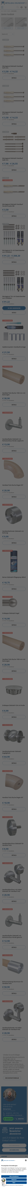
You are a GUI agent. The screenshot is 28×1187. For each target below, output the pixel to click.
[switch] (3, 1185)
